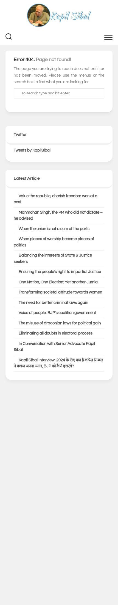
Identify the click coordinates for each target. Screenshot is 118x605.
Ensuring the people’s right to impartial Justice (60, 272)
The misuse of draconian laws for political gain (60, 323)
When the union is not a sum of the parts (54, 229)
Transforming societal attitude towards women (60, 292)
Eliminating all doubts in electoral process (55, 333)
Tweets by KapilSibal (32, 150)
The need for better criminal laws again (53, 303)
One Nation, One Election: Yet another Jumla (58, 282)
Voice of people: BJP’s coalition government (57, 313)
